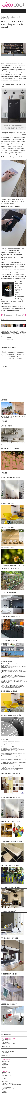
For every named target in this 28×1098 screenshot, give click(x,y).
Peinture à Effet (6, 1072)
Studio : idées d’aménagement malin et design (12, 685)
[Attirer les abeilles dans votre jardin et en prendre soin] (12, 563)
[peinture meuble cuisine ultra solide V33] (12, 637)
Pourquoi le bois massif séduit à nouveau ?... (13, 741)
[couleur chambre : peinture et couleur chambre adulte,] (12, 793)
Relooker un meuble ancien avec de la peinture (12, 680)
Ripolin (4, 1067)
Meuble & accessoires (8, 1050)
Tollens (4, 1063)
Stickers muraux (6, 1052)
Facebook (4, 1090)
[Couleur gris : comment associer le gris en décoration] (12, 441)
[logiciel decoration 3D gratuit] (12, 1024)
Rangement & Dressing (8, 1051)
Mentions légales (6, 1087)
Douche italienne (6, 1039)
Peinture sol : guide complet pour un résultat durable (10, 334)
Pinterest (4, 1092)
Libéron (9, 146)
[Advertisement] (14, 383)
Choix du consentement (8, 1088)
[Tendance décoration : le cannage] (12, 545)
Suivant (19, 315)
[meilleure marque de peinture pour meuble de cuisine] (12, 836)
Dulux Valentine (6, 1061)
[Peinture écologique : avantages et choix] (4, 328)
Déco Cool (4, 16)
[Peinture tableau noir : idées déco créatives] (16, 328)
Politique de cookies (7, 1083)
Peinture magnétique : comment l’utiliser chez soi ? (23, 334)
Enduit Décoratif (6, 1074)
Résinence (5, 1064)
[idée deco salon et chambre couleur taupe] (12, 934)
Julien (3, 1066)
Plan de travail (5, 1042)
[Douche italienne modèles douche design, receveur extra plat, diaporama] (12, 498)
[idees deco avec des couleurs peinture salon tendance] (12, 523)
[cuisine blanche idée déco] (12, 613)
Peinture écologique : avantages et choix (4, 333)
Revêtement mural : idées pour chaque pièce (11, 675)
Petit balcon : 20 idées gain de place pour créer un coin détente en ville (13, 416)
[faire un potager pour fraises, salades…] (12, 589)
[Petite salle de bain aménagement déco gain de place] (12, 1000)
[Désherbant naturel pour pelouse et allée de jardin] (12, 469)
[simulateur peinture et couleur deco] (12, 735)
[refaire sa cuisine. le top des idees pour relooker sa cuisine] (12, 970)
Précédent (8, 315)
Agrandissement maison (8, 1043)
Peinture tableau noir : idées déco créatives (16, 334)
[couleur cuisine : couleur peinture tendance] (12, 907)
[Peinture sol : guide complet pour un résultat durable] (10, 328)
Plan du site (5, 1081)
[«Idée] (12, 883)
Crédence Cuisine (6, 1040)
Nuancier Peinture (6, 1075)
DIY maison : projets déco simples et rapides (11, 670)
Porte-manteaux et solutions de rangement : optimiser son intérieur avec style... (12, 747)
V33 (3, 1060)
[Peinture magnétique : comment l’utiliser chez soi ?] (23, 328)
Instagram (4, 1091)
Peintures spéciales (6, 17)
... (13, 667)
